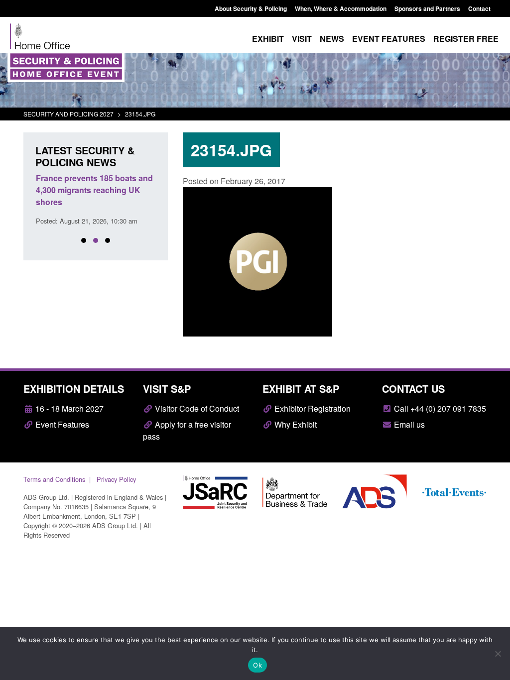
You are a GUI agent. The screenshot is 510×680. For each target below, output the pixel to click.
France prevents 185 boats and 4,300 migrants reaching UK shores (94, 190)
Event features (388, 38)
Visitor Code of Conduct (196, 408)
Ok (257, 665)
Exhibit (268, 38)
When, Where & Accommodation (340, 8)
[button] (84, 240)
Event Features (61, 424)
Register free (466, 38)
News (332, 38)
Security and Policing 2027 (68, 114)
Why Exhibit (294, 424)
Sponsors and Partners (427, 8)
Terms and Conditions (54, 479)
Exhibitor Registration (311, 408)
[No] (498, 654)
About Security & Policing (251, 8)
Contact (479, 8)
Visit (302, 38)
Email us (408, 424)
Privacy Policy (116, 479)
